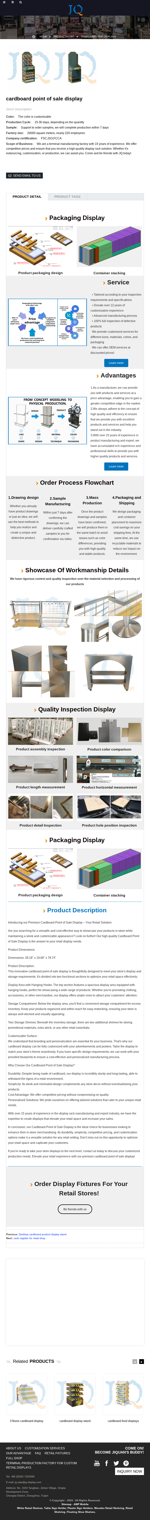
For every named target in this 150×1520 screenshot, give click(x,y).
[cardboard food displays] (123, 1394)
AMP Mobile (81, 1504)
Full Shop (14, 1458)
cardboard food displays (123, 1421)
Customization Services (45, 1448)
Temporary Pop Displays (98, 36)
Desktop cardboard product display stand (42, 1234)
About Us (13, 1448)
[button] (116, 363)
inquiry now (129, 1471)
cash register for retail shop (29, 1238)
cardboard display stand (75, 1421)
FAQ (38, 1453)
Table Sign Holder (55, 1508)
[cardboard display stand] (75, 1394)
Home (43, 36)
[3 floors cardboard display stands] (26, 1394)
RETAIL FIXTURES (57, 1453)
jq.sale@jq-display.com (28, 1482)
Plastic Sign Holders (80, 1508)
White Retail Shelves (30, 1508)
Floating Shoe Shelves (81, 1511)
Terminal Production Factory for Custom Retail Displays (41, 1465)
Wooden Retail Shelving (109, 1508)
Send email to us (27, 175)
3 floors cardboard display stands (26, 1421)
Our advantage (18, 1453)
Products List (64, 36)
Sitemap (66, 1504)
